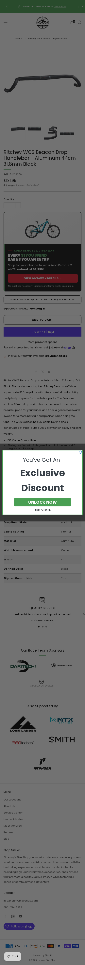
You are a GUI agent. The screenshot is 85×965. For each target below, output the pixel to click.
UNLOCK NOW (42, 502)
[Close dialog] (80, 452)
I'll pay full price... (42, 510)
